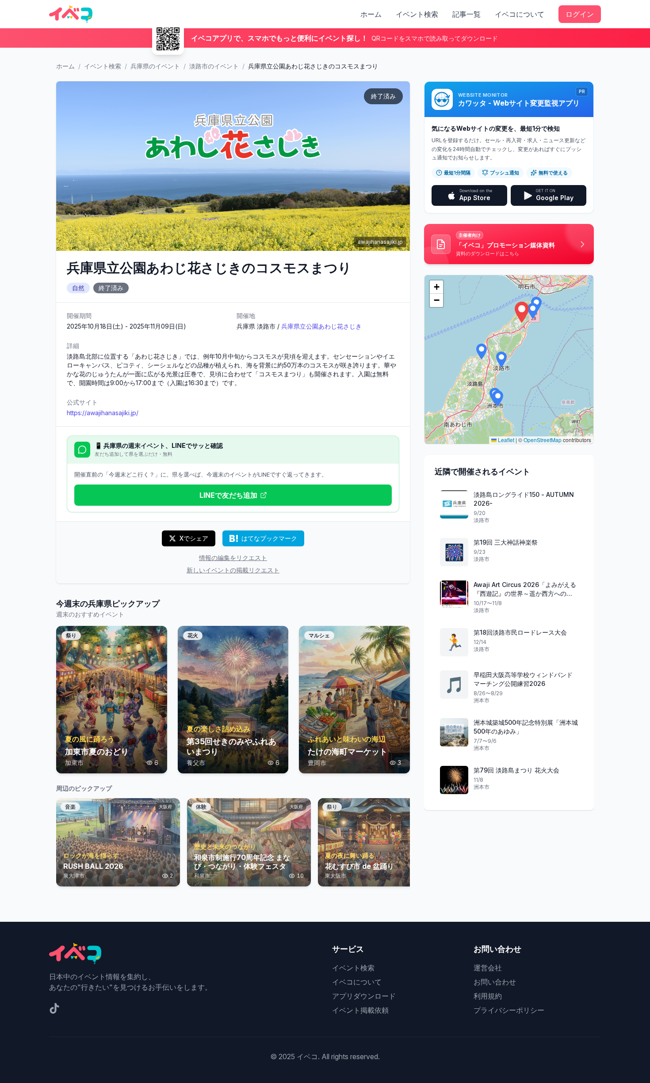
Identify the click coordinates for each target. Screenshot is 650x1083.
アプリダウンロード (364, 996)
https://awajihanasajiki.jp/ (102, 413)
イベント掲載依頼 (360, 1010)
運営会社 (488, 967)
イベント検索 (417, 14)
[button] (522, 312)
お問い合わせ (495, 981)
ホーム (371, 14)
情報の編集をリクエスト (233, 557)
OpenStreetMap (543, 439)
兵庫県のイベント (155, 66)
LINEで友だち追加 (228, 495)
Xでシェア (194, 538)
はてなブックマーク (269, 538)
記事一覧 (466, 14)
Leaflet (505, 439)
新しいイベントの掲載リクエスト (233, 570)
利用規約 (488, 996)
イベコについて (519, 14)
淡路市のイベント (214, 66)
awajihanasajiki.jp (380, 242)
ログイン (580, 14)
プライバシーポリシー (509, 1010)
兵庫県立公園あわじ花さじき (321, 326)
